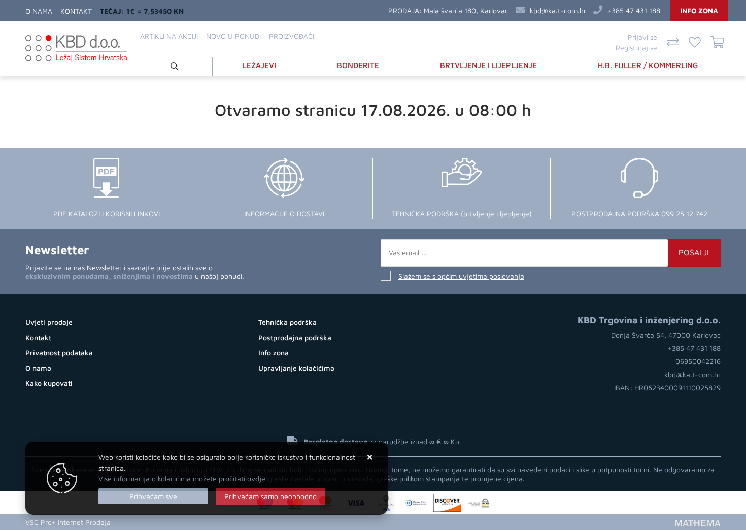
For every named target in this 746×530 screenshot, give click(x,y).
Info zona (699, 10)
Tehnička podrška (287, 322)
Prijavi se (642, 36)
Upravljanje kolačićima (296, 367)
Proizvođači (291, 35)
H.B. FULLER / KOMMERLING (648, 65)
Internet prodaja (143, 522)
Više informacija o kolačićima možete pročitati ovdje (181, 478)
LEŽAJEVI (259, 65)
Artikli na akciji (169, 35)
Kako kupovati (49, 383)
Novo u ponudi (233, 35)
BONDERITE (358, 65)
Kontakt (76, 11)
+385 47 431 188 (633, 10)
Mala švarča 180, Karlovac (466, 10)
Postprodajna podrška (294, 337)
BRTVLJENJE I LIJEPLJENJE (488, 65)
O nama (38, 11)
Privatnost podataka (59, 352)
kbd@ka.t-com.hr (558, 10)
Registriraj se (636, 47)
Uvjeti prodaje (49, 322)
